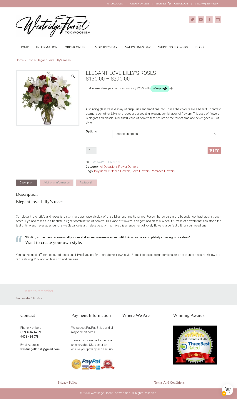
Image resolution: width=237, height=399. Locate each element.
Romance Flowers (163, 171)
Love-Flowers (141, 171)
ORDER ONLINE (140, 3)
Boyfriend (100, 171)
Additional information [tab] (57, 182)
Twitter (192, 19)
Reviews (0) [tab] (87, 182)
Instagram (218, 19)
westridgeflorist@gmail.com (40, 349)
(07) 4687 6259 (30, 332)
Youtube (201, 19)
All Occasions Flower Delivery (119, 166)
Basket (161, 3)
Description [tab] (26, 182)
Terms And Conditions (169, 382)
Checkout (181, 3)
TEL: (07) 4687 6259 (206, 3)
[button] (73, 76)
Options (91, 131)
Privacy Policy (67, 382)
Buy (214, 150)
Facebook (209, 19)
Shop (30, 60)
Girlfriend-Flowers (119, 171)
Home (20, 60)
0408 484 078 (29, 336)
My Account (115, 3)
